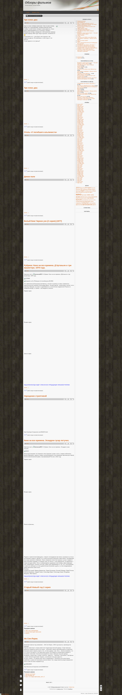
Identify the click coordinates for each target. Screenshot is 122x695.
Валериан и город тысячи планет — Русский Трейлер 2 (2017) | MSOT (87, 33)
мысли (90, 199)
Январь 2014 (80, 146)
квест (91, 192)
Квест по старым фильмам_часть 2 (35, 676)
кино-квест (84, 195)
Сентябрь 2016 (80, 111)
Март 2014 (79, 144)
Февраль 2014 (80, 145)
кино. (89, 195)
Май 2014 (79, 141)
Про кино (93, 187)
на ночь (94, 199)
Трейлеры (85, 189)
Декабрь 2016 (80, 108)
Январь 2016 (80, 120)
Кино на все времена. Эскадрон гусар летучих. (46, 440)
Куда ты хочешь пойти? (82, 40)
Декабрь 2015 (80, 121)
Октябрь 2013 (80, 149)
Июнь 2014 (79, 140)
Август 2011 (80, 177)
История (88, 187)
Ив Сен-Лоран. (31, 638)
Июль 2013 (79, 152)
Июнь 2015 (79, 127)
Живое (78, 41)
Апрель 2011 (80, 181)
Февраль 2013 (80, 158)
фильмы (90, 204)
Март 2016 (79, 118)
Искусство (82, 187)
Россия (78, 189)
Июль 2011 (79, 178)
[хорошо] (24, 82)
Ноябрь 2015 (80, 122)
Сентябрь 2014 (80, 137)
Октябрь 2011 (80, 175)
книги (77, 198)
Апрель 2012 (80, 168)
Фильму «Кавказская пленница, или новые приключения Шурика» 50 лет (87, 25)
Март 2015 (79, 131)
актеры (89, 189)
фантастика (79, 204)
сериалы (78, 203)
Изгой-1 (27, 633)
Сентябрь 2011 (80, 176)
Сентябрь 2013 (80, 150)
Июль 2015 (79, 126)
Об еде (78, 36)
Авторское (79, 57)
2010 (77, 188)
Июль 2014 (79, 139)
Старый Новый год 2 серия (37, 587)
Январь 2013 (80, 159)
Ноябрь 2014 (80, 135)
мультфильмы (85, 199)
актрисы (93, 189)
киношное (94, 196)
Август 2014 (80, 138)
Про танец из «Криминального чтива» (85, 45)
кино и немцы (88, 196)
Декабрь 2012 (80, 160)
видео (83, 191)
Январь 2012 (80, 172)
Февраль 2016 (80, 119)
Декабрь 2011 (80, 173)
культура (81, 198)
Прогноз (79, 89)
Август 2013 (80, 151)
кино (78, 194)
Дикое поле (29, 176)
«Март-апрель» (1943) (82, 28)
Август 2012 (80, 164)
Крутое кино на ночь (81, 96)
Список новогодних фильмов (33, 632)
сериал (92, 201)
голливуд (87, 190)
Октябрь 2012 (80, 162)
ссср (90, 203)
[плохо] (26, 82)
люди (88, 198)
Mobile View (71, 687)
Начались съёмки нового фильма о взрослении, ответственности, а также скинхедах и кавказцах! (86, 50)
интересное (86, 192)
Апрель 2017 (80, 104)
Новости (79, 58)
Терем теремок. (80, 35)
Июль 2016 (79, 113)
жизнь (90, 190)
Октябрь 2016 (80, 110)
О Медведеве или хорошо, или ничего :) (86, 44)
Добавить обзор (35, 12)
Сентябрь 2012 (80, 163)
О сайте (27, 12)
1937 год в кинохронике (31, 630)
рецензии (81, 201)
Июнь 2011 (79, 179)
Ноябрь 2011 (80, 174)
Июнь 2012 (79, 166)
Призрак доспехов (30, 674)
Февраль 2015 (80, 132)
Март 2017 (79, 105)
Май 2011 (79, 180)
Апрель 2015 (80, 130)
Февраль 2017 (80, 106)
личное (85, 198)
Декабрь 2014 (80, 134)
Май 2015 (79, 129)
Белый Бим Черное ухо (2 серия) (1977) (43, 221)
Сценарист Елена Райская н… (84, 29)
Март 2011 (79, 182)
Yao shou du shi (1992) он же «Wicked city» (86, 37)
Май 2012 (79, 167)
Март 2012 (79, 169)
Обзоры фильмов (38, 2)
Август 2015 (80, 125)
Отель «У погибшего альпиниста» (40, 132)
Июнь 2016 (79, 115)
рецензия (87, 201)
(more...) (26, 79)
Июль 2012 (79, 165)
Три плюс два (30, 20)
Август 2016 (80, 112)
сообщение (85, 203)
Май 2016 (79, 116)
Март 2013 (79, 156)
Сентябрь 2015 (80, 124)
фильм (85, 204)
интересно (81, 192)
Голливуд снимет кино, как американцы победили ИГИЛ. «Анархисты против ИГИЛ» (87, 47)
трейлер (93, 203)
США (81, 189)
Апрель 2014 (80, 143)
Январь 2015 (80, 133)
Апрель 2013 (80, 155)
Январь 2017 (80, 107)
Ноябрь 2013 (80, 148)
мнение (92, 198)
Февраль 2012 (80, 170)
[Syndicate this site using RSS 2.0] (98, 10)
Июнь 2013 (79, 153)
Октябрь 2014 (80, 136)
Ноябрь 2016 (80, 109)
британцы (78, 190)
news (27, 22)
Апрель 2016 (80, 117)
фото (94, 204)
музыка (79, 200)
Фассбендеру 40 (29, 675)
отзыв (77, 201)
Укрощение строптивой (35, 396)
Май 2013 (79, 154)
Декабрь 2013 (80, 147)
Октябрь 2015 (80, 123)
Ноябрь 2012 (80, 161)
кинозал (83, 196)
